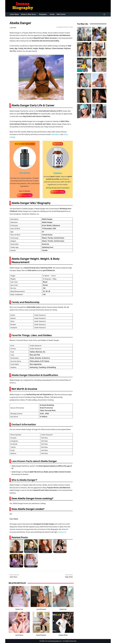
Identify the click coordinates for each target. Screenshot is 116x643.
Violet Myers (55, 134)
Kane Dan (13, 27)
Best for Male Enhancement (24, 144)
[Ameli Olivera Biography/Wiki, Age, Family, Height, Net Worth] (99, 49)
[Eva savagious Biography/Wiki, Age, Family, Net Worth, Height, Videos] (84, 49)
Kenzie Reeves (41, 635)
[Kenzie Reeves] (41, 622)
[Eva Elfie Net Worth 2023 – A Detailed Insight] (84, 34)
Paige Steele (69, 577)
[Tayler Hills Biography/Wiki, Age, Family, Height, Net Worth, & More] (84, 96)
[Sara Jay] (84, 111)
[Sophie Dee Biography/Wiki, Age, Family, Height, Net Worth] (99, 96)
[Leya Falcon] (19, 622)
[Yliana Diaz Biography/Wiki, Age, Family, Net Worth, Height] (99, 34)
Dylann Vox (19, 609)
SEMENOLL (57, 173)
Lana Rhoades (41, 609)
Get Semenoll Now (57, 192)
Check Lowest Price (24, 195)
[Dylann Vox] (19, 596)
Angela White (63, 635)
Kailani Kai (63, 609)
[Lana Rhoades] (41, 596)
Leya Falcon (19, 635)
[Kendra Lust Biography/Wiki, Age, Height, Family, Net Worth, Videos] (84, 65)
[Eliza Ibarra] (99, 111)
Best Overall (57, 144)
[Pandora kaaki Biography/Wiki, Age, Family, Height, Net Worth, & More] (84, 80)
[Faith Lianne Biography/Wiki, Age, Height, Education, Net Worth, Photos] (99, 80)
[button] (104, 14)
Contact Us (62, 532)
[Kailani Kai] (63, 596)
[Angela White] (63, 622)
